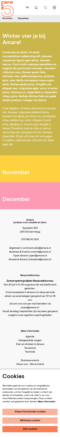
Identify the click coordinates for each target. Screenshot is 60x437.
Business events (30, 360)
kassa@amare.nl (30, 307)
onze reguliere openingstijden (34, 315)
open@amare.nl (38, 255)
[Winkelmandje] (36, 7)
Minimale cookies (30, 420)
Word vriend (37, 364)
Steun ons (22, 364)
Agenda (30, 336)
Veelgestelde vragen (30, 340)
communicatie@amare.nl (36, 248)
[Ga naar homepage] (5, 6)
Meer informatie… (47, 402)
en (27, 8)
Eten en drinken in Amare (30, 344)
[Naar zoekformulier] (45, 7)
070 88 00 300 (30, 239)
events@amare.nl (41, 252)
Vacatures (30, 348)
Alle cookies (30, 429)
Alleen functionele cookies (30, 411)
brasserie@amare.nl (40, 259)
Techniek (30, 352)
